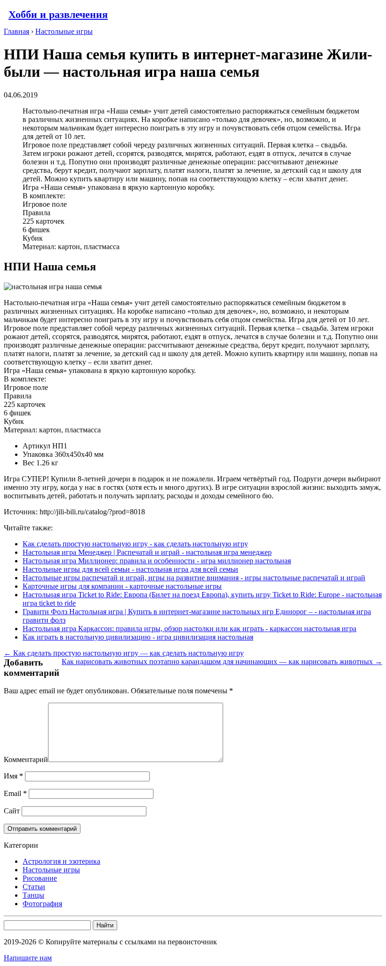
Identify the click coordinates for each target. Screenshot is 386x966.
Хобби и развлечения (58, 14)
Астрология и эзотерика (61, 861)
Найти (104, 925)
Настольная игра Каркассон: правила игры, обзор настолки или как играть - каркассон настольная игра (189, 629)
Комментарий (26, 759)
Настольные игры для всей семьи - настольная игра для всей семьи (130, 569)
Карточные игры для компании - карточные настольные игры (122, 586)
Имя (13, 776)
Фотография (42, 904)
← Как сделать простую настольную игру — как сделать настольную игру (124, 653)
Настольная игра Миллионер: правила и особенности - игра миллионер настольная (157, 561)
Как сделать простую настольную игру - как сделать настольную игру (135, 544)
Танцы (33, 895)
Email (15, 793)
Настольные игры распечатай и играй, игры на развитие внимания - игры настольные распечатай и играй (194, 578)
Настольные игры (51, 870)
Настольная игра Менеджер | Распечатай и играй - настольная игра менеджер (147, 552)
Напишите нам (28, 958)
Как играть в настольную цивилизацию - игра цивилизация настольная (138, 637)
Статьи (34, 887)
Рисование (40, 878)
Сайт (12, 811)
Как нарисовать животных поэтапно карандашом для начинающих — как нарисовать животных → (222, 662)
